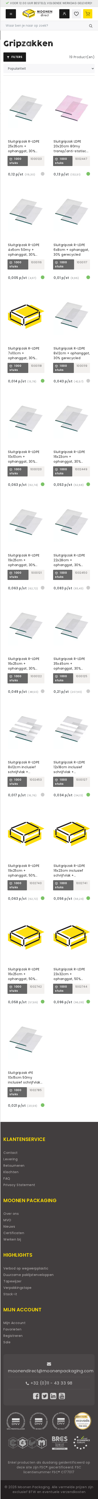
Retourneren (14, 1165)
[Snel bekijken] (43, 84)
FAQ (6, 1178)
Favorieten (12, 1329)
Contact (10, 1152)
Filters (16, 57)
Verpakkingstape (17, 1287)
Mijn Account (14, 1323)
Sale (6, 1342)
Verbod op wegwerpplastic (25, 1268)
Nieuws (9, 1226)
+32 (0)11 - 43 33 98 (50, 1383)
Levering (10, 1159)
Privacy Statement (19, 1185)
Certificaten (13, 1233)
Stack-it (10, 1294)
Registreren (13, 1335)
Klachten (10, 1172)
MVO (7, 1220)
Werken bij (12, 1239)
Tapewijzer (12, 1281)
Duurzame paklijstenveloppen (28, 1275)
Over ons (11, 1213)
